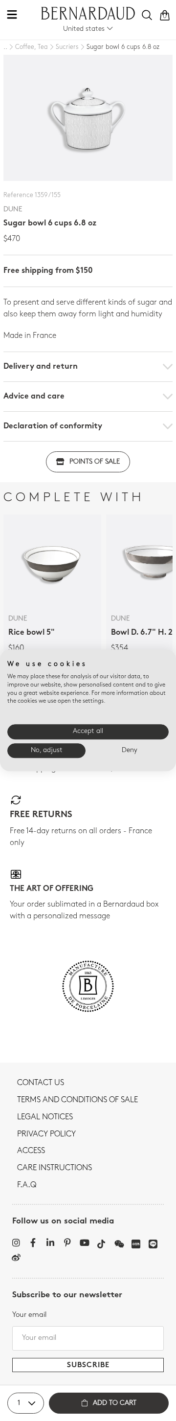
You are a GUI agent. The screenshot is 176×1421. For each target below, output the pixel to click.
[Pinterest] (67, 1242)
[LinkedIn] (50, 1242)
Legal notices (45, 1117)
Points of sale (94, 462)
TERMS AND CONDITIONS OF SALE (77, 1100)
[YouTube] (84, 1242)
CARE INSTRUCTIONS (54, 1168)
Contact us (40, 1083)
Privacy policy (46, 1134)
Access (31, 1151)
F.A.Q (26, 1185)
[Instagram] (15, 1242)
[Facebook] (33, 1242)
